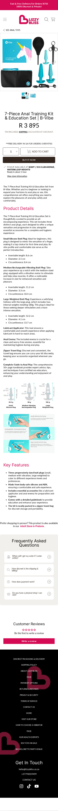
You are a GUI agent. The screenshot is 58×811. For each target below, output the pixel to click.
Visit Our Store (29, 719)
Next (55, 62)
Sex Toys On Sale (29, 743)
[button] (5, 19)
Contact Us (29, 707)
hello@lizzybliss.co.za (29, 769)
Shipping (23, 132)
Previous (3, 62)
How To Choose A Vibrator (29, 725)
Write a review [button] (29, 641)
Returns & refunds (29, 689)
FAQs (29, 677)
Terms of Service (29, 701)
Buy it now (29, 159)
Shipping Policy (29, 665)
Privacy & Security (29, 695)
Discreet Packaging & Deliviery (29, 659)
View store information (17, 176)
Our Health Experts (29, 737)
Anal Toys (13, 30)
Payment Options (29, 683)
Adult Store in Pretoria (32, 526)
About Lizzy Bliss (29, 671)
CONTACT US (29, 779)
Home (29, 713)
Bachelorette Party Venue (29, 749)
